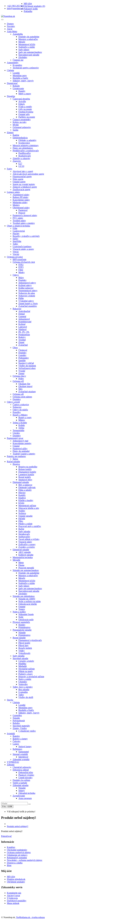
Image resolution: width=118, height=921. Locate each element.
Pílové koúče (24, 643)
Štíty (20, 389)
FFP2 (20, 264)
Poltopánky (23, 358)
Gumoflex (17, 715)
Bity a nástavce (25, 485)
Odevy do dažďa (20, 409)
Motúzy (16, 205)
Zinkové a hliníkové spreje (25, 187)
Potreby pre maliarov (16, 456)
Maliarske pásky (20, 202)
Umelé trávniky (25, 777)
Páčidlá (21, 518)
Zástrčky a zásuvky (21, 158)
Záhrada (10, 764)
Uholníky (22, 681)
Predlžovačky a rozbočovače (26, 150)
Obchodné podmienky (17, 850)
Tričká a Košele (20, 422)
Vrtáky (21, 650)
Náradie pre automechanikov (26, 570)
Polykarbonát (19, 720)
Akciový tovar (13, 895)
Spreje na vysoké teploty (24, 184)
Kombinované (24, 321)
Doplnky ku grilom (21, 780)
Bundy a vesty (25, 417)
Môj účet (11, 876)
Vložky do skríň (25, 697)
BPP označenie (19, 259)
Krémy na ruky (19, 122)
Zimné (21, 342)
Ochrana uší (18, 394)
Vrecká (16, 254)
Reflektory (17, 749)
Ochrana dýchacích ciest (24, 262)
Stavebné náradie (20, 658)
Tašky (15, 244)
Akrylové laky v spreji (23, 171)
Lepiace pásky (13, 192)
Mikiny (21, 420)
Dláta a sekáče (25, 490)
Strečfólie (17, 241)
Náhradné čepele (26, 614)
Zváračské (23, 345)
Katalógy (11, 847)
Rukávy (22, 337)
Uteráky (16, 433)
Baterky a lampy (20, 738)
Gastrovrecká (19, 231)
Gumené (22, 316)
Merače (21, 42)
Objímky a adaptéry (27, 140)
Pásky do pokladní (21, 451)
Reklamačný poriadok (17, 857)
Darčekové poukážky (16, 900)
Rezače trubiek (25, 648)
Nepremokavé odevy (27, 290)
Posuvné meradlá (26, 568)
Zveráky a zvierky (26, 547)
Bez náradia (23, 689)
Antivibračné (24, 311)
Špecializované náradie (28, 55)
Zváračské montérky (27, 306)
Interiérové (23, 757)
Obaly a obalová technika (18, 226)
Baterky (16, 736)
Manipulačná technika (23, 557)
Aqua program (25, 798)
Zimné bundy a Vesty (28, 303)
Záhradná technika (26, 793)
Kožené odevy (25, 285)
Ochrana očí (18, 381)
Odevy (16, 275)
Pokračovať (6, 836)
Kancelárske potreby (22, 443)
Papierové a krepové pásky (25, 215)
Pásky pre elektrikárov (23, 148)
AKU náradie (24, 552)
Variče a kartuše (20, 783)
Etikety (21, 104)
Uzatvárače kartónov (22, 246)
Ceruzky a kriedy (26, 661)
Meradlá (16, 560)
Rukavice (17, 308)
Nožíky (21, 511)
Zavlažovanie (19, 795)
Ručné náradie (13, 461)
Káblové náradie (25, 555)
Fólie (15, 228)
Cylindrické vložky (27, 731)
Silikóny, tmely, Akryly (23, 80)
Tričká (21, 428)
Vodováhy (23, 684)
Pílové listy (23, 645)
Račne (21, 529)
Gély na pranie (25, 109)
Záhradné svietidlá (21, 759)
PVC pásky (18, 218)
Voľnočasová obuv (27, 368)
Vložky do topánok (27, 365)
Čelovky (16, 741)
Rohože (16, 86)
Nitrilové (22, 329)
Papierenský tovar (15, 438)
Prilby (21, 378)
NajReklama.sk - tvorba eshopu (30, 917)
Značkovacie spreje (21, 189)
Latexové (22, 327)
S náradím (23, 692)
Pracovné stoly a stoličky (29, 526)
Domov (10, 23)
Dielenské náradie (21, 482)
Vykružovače (24, 653)
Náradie (22, 632)
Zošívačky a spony (27, 544)
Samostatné (23, 751)
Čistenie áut (18, 60)
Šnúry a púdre (24, 679)
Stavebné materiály (21, 726)
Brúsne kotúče (25, 469)
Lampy (16, 744)
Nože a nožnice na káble (29, 601)
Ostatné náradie (25, 516)
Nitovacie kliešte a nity (28, 508)
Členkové (22, 350)
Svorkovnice (24, 143)
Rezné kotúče (24, 477)
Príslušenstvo (24, 627)
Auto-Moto (12, 31)
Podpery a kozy (25, 674)
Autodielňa (18, 34)
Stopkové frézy (25, 479)
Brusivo (16, 464)
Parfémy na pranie (26, 117)
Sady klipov (23, 49)
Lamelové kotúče (26, 474)
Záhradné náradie (20, 785)
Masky (21, 272)
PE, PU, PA (23, 332)
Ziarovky (17, 161)
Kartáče (21, 495)
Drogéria (11, 96)
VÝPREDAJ (13, 762)
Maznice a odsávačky (28, 39)
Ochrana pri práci (15, 257)
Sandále (22, 360)
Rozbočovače (24, 156)
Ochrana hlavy (19, 376)
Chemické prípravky (22, 767)
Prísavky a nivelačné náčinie (31, 676)
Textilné (22, 340)
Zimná (21, 373)
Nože (20, 617)
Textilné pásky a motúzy (24, 223)
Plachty (16, 233)
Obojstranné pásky (21, 207)
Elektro (10, 132)
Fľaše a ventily (25, 106)
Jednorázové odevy (27, 283)
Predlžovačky (24, 153)
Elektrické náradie (21, 549)
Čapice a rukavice (21, 404)
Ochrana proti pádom (22, 397)
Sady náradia (24, 531)
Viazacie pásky (25, 542)
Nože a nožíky (19, 612)
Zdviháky (22, 57)
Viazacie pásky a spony (23, 249)
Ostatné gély (24, 114)
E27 (20, 163)
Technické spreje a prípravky (26, 67)
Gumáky (22, 355)
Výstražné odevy (26, 301)
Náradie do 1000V (26, 599)
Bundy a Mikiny (20, 415)
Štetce (15, 459)
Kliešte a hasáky (25, 500)
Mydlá (16, 124)
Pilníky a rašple (25, 523)
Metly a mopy (24, 93)
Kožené (21, 324)
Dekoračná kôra (25, 772)
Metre (21, 562)
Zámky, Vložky (20, 728)
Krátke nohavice (25, 288)
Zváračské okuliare (27, 391)
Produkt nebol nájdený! (17, 826)
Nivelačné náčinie (26, 669)
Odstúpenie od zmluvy (17, 855)
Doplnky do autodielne (28, 36)
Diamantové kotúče (27, 472)
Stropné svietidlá (20, 754)
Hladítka (22, 663)
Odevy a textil (13, 402)
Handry (21, 91)
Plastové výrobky (26, 775)
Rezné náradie (19, 637)
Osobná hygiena (25, 112)
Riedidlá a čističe (20, 78)
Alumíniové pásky (21, 194)
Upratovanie (18, 88)
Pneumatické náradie (22, 630)
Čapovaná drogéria (21, 99)
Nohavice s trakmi (26, 295)
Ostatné (16, 446)
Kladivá (22, 498)
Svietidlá (11, 733)
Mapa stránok (13, 903)
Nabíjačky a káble (26, 47)
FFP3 (20, 267)
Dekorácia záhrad (21, 770)
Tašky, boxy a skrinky (23, 687)
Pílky (20, 521)
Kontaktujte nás (14, 893)
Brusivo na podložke (27, 466)
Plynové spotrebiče (21, 622)
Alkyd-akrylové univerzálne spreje (28, 174)
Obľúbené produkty (16, 882)
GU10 (21, 166)
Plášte (21, 298)
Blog (9, 865)
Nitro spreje (18, 179)
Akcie (9, 29)
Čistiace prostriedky (22, 119)
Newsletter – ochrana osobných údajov (24, 860)
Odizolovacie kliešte (27, 604)
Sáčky (15, 238)
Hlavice (21, 492)
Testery (21, 609)
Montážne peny (20, 75)
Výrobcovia (12, 898)
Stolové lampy (25, 746)
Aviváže (22, 101)
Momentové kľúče (26, 44)
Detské (21, 314)
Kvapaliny (17, 65)
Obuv (15, 347)
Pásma (21, 565)
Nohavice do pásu (26, 293)
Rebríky (16, 723)
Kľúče (21, 503)
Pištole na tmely (25, 671)
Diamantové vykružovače (30, 640)
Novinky (11, 26)
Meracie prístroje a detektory (26, 145)
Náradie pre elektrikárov (24, 596)
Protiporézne (24, 334)
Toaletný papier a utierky (24, 454)
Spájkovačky (24, 536)
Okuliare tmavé (25, 386)
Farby (9, 169)
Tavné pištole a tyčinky (28, 539)
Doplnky (22, 280)
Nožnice (22, 513)
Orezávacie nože (26, 619)
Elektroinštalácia (20, 137)
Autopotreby (12, 62)
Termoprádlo (18, 430)
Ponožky (17, 412)
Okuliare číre (24, 384)
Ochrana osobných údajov (19, 852)
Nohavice (17, 407)
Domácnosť (12, 83)
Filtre (20, 270)
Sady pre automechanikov (30, 52)
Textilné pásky (19, 220)
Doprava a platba (14, 863)
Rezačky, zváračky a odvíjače (26, 236)
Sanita (15, 130)
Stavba (10, 700)
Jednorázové (24, 319)
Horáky (21, 624)
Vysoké (21, 371)
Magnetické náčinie (27, 505)
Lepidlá (16, 73)
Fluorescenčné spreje (22, 176)
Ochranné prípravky (22, 127)
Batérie (16, 135)
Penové (21, 213)
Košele (21, 425)
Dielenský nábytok (27, 487)
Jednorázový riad (20, 441)
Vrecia (16, 251)
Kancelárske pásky (21, 200)
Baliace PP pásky (20, 197)
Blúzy (21, 277)
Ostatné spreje (19, 181)
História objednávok (16, 879)
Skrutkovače (24, 534)
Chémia (10, 70)
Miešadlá (22, 666)
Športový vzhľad (26, 363)
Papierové (22, 210)
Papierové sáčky (20, 448)
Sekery (21, 790)
